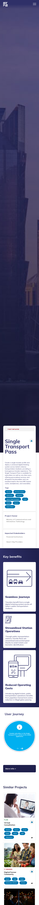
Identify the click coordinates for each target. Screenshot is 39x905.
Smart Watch (10, 506)
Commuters (9, 495)
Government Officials (11, 883)
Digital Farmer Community (10, 873)
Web (22, 833)
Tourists (9, 491)
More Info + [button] (10, 768)
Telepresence (9, 837)
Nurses (24, 829)
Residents (19, 495)
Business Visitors (19, 491)
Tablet (7, 833)
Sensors (16, 503)
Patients (8, 829)
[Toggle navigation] (34, 4)
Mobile (8, 503)
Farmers (23, 883)
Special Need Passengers (13, 499)
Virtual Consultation (9, 824)
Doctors (16, 829)
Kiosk (25, 499)
